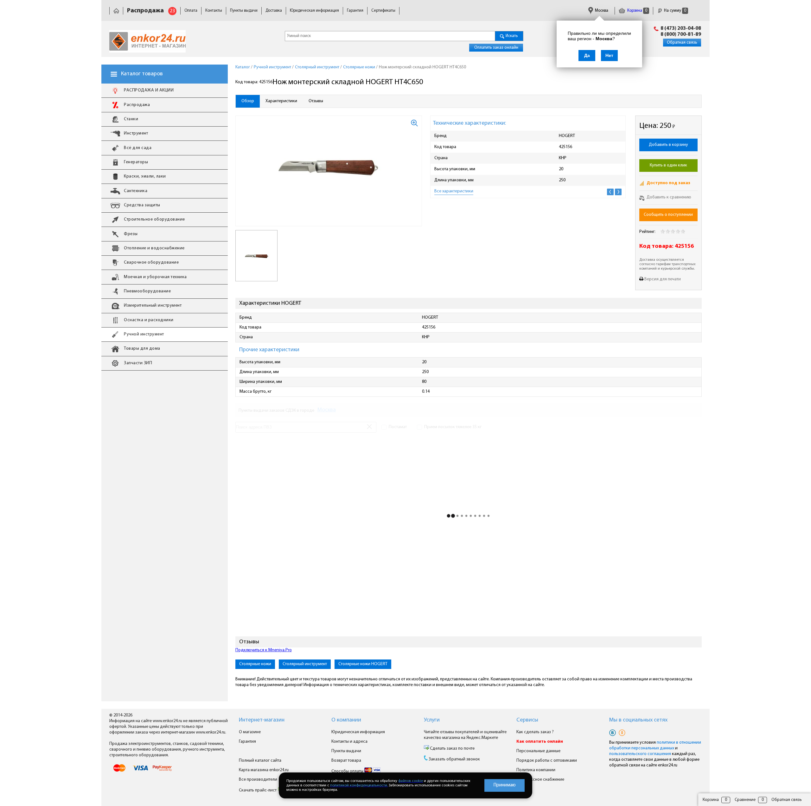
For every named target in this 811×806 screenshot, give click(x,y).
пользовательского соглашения (640, 754)
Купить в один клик (668, 165)
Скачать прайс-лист (258, 790)
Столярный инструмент (305, 664)
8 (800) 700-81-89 (681, 34)
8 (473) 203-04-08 (681, 28)
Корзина (636, 11)
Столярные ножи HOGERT (362, 664)
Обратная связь (682, 42)
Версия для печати (662, 279)
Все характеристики (453, 191)
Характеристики (281, 101)
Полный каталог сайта (260, 760)
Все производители (258, 779)
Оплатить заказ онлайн (496, 47)
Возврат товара (346, 760)
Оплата (190, 11)
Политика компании (535, 770)
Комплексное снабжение (540, 779)
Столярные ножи (255, 664)
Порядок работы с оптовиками (546, 760)
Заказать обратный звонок (454, 759)
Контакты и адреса (349, 741)
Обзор (247, 101)
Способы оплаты (347, 771)
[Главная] (116, 10)
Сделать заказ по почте (452, 748)
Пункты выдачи (244, 11)
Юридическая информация (314, 11)
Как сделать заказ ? (535, 732)
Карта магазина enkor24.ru (264, 770)
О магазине (250, 732)
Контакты (213, 11)
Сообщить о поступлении (668, 214)
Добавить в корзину (668, 144)
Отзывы (316, 101)
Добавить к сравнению (668, 197)
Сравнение (745, 799)
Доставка (273, 11)
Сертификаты (383, 11)
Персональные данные (538, 751)
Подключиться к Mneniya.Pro (263, 650)
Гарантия (355, 11)
